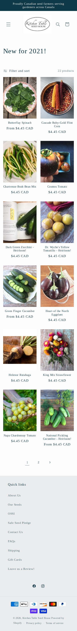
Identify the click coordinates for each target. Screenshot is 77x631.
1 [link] (27, 462)
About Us (14, 495)
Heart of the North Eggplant (57, 313)
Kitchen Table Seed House (37, 618)
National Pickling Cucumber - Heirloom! (57, 437)
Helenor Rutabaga (20, 375)
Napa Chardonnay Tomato (20, 435)
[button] (8, 24)
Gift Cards (15, 559)
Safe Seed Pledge (19, 522)
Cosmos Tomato (57, 186)
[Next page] (49, 462)
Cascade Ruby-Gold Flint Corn (57, 124)
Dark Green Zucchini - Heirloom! (20, 249)
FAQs (11, 541)
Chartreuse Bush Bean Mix (20, 186)
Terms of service (55, 623)
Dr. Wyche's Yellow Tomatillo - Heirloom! (57, 249)
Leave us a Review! (21, 568)
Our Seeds (15, 504)
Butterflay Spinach (19, 122)
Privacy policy (34, 623)
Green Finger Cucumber (20, 311)
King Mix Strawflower (57, 375)
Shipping (14, 550)
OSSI (11, 513)
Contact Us (15, 532)
